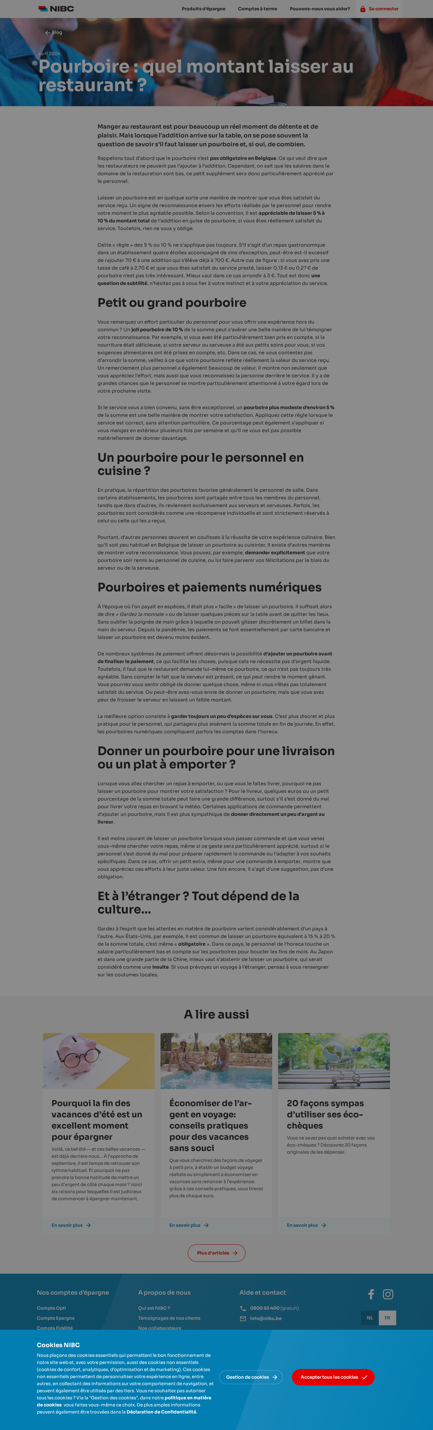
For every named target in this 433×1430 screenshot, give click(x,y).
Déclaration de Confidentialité (161, 1412)
